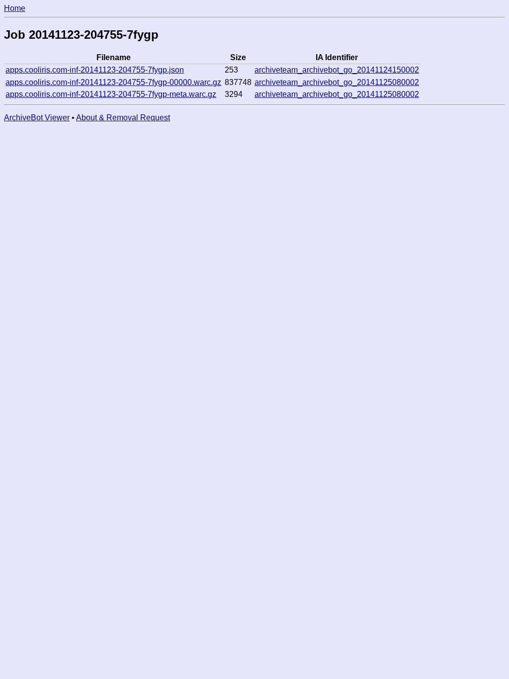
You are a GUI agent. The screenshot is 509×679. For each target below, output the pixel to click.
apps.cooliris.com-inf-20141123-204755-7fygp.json (94, 70)
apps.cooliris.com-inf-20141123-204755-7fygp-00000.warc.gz (113, 82)
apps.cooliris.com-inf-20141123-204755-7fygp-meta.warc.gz (110, 94)
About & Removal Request (123, 117)
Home (14, 8)
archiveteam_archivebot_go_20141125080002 (336, 82)
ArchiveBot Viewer (37, 117)
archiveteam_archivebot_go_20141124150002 (336, 70)
